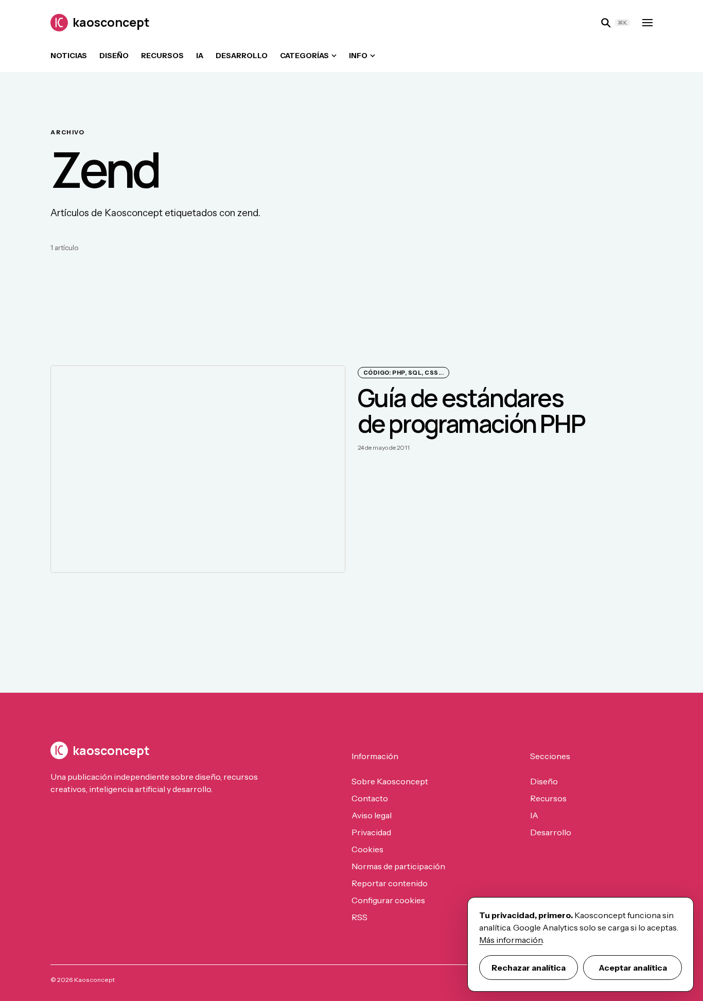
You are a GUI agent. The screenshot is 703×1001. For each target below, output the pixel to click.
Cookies (367, 849)
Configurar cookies (388, 900)
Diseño (114, 55)
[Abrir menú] (647, 22)
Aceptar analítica (633, 967)
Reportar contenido (389, 883)
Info (358, 55)
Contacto (369, 798)
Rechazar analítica (528, 967)
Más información (510, 940)
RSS (359, 917)
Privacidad (371, 832)
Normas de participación (398, 866)
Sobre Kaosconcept (389, 781)
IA (199, 55)
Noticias (68, 55)
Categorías (304, 55)
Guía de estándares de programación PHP (471, 410)
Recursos (162, 55)
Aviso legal (371, 815)
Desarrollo (242, 55)
